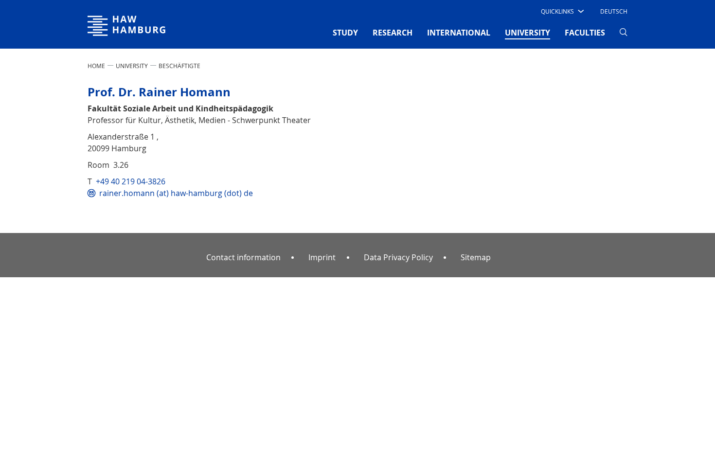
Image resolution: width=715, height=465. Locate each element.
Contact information (243, 257)
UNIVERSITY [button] (527, 32)
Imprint (322, 257)
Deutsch (613, 11)
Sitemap (476, 257)
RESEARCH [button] (392, 32)
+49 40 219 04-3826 (130, 181)
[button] (561, 11)
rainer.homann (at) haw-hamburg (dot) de (176, 193)
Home (96, 66)
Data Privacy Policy (398, 257)
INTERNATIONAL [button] (458, 32)
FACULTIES (585, 32)
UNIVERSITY (132, 66)
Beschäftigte (179, 66)
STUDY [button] (345, 32)
